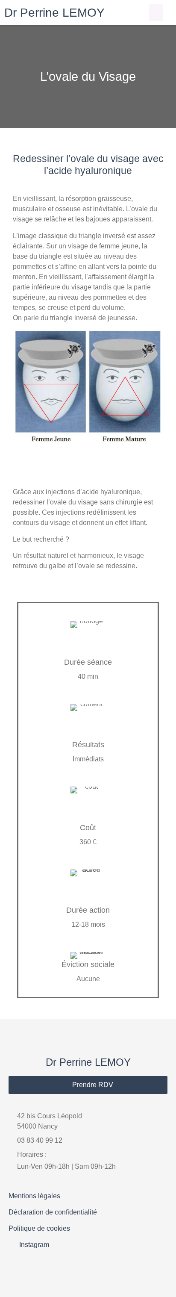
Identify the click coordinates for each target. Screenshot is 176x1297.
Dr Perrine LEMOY (54, 12)
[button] (156, 12)
